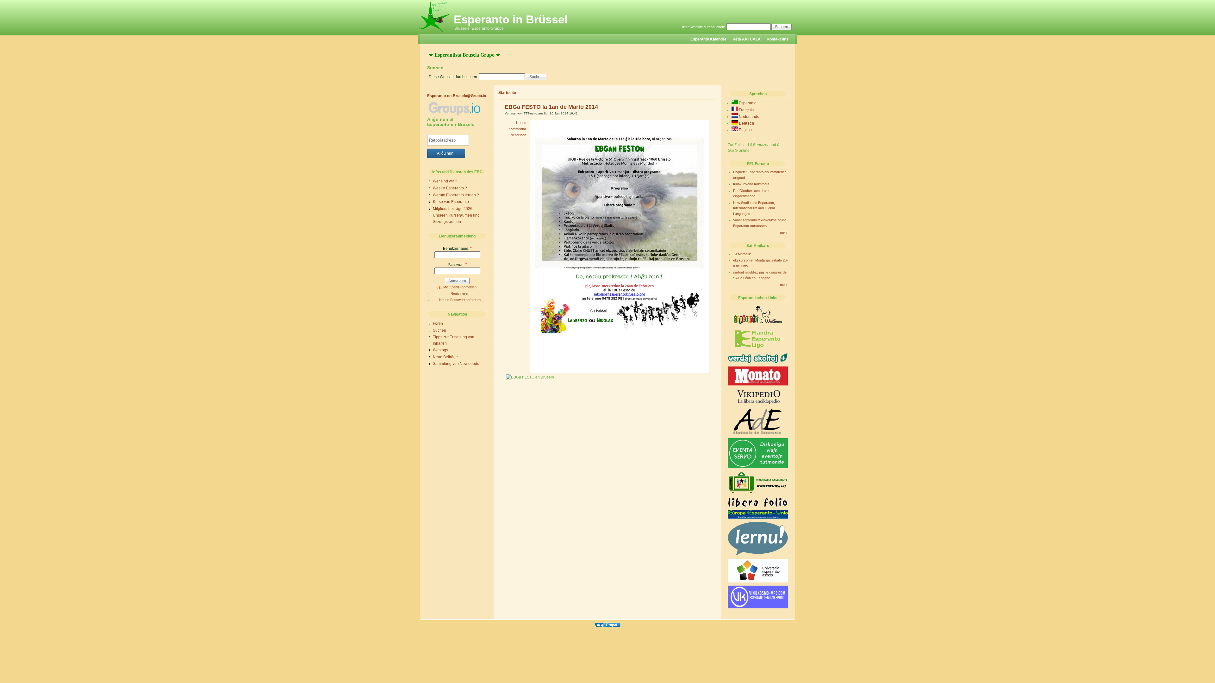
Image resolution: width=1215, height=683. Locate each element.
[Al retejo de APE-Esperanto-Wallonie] (758, 323)
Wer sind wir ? (445, 181)
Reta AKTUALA (746, 39)
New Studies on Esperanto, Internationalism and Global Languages (754, 208)
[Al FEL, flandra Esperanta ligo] (758, 348)
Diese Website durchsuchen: (703, 27)
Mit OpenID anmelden (460, 287)
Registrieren (460, 293)
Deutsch (746, 123)
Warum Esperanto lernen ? (456, 195)
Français (746, 110)
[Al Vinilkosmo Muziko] (758, 607)
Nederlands (748, 116)
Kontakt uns (777, 39)
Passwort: (457, 264)
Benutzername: (457, 248)
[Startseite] (435, 33)
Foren (438, 323)
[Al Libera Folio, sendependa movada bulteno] (758, 506)
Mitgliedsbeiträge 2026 (452, 208)
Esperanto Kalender (708, 39)
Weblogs (440, 350)
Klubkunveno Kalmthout (751, 184)
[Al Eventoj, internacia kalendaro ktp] (758, 493)
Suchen (439, 330)
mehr (784, 232)
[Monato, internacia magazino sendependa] (758, 384)
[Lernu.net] (758, 554)
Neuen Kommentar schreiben (517, 129)
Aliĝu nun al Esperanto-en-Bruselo (451, 122)
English (745, 130)
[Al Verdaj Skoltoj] (758, 362)
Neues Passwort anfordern (460, 300)
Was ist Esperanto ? (450, 188)
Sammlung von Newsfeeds (456, 363)
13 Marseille (742, 254)
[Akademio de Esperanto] (758, 434)
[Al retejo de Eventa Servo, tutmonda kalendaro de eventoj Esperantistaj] (758, 467)
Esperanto (747, 103)
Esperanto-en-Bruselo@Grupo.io (456, 96)
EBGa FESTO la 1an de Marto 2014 (551, 107)
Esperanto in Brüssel (511, 19)
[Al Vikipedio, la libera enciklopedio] (758, 404)
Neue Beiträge (445, 357)
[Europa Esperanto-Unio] (758, 517)
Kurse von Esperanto (451, 202)
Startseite (507, 92)
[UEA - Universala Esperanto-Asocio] (758, 581)
